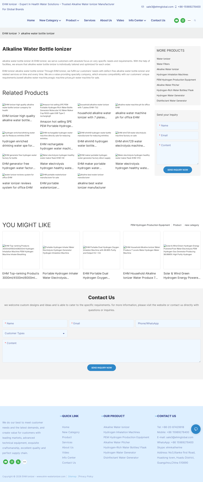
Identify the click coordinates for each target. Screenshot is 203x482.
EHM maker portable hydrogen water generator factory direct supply (94, 166)
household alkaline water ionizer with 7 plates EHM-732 (94, 115)
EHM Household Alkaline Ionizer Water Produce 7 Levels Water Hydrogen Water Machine (139, 276)
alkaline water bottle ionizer (38, 33)
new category (192, 225)
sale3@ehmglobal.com (160, 6)
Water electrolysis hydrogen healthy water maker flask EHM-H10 (131, 166)
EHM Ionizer (9, 33)
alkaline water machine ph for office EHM (130, 115)
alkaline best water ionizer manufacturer (92, 185)
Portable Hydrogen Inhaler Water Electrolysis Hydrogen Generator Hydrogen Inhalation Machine (60, 276)
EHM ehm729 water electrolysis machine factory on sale (129, 144)
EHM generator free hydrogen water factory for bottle (18, 166)
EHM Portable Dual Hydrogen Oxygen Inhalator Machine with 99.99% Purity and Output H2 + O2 (100, 276)
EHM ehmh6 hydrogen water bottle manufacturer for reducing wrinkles (93, 144)
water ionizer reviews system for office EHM (17, 185)
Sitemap (72, 476)
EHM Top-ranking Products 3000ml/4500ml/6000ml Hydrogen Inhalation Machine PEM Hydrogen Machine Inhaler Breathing (20, 276)
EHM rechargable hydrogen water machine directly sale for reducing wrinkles (57, 146)
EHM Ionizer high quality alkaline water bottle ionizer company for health (18, 118)
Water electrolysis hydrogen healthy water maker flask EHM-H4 (56, 166)
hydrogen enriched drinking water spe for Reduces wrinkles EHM (17, 144)
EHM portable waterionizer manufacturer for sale (54, 186)
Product (177, 225)
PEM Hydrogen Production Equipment (150, 225)
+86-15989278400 (189, 6)
